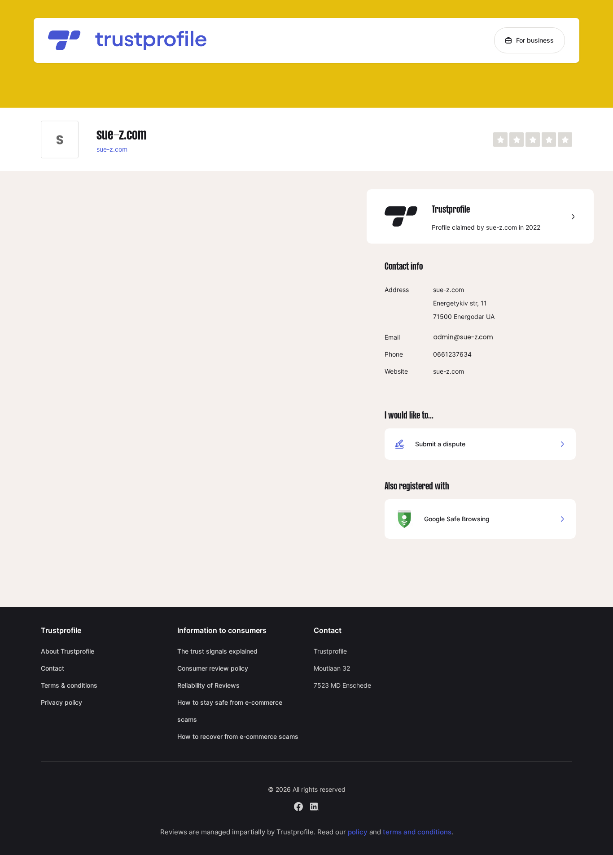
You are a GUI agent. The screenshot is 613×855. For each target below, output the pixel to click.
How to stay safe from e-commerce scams (229, 710)
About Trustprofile (67, 651)
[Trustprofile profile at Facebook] (298, 805)
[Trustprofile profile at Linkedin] (314, 805)
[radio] (500, 139)
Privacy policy (61, 702)
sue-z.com (111, 149)
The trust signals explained (217, 651)
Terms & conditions (69, 685)
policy (358, 832)
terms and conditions (417, 832)
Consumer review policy (212, 668)
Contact (52, 668)
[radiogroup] (532, 139)
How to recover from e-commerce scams (237, 736)
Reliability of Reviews (208, 685)
